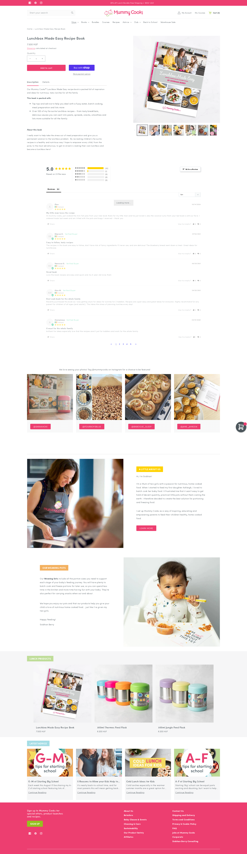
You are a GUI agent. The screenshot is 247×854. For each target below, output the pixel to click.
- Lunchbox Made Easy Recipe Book (49, 29)
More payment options (81, 74)
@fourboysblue (91, 426)
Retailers (128, 815)
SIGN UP (35, 823)
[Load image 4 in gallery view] (178, 130)
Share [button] (52, 224)
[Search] (72, 13)
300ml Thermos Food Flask (112, 727)
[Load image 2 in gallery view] (154, 130)
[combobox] (51, 13)
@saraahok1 (40, 426)
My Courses (200, 12)
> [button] (135, 344)
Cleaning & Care (132, 823)
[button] (75, 22)
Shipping (31, 48)
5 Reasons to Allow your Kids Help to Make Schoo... (97, 781)
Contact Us (178, 810)
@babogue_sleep (141, 426)
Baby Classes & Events (135, 819)
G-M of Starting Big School (43, 781)
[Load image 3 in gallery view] (166, 130)
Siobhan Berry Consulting (185, 841)
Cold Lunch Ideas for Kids (140, 781)
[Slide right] (218, 130)
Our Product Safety (134, 832)
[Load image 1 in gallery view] (142, 130)
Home (29, 29)
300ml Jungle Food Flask (171, 727)
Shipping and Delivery (183, 815)
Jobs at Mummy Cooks (183, 832)
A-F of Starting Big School (189, 781)
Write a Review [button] (192, 169)
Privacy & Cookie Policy (184, 823)
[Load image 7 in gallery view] (215, 130)
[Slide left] (134, 130)
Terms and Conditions (183, 819)
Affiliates (128, 836)
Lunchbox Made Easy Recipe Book (55, 727)
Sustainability (131, 828)
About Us (128, 810)
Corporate (177, 836)
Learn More (146, 528)
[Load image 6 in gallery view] (203, 130)
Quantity (31, 53)
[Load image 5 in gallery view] (191, 130)
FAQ (174, 828)
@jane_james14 (188, 426)
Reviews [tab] (51, 189)
